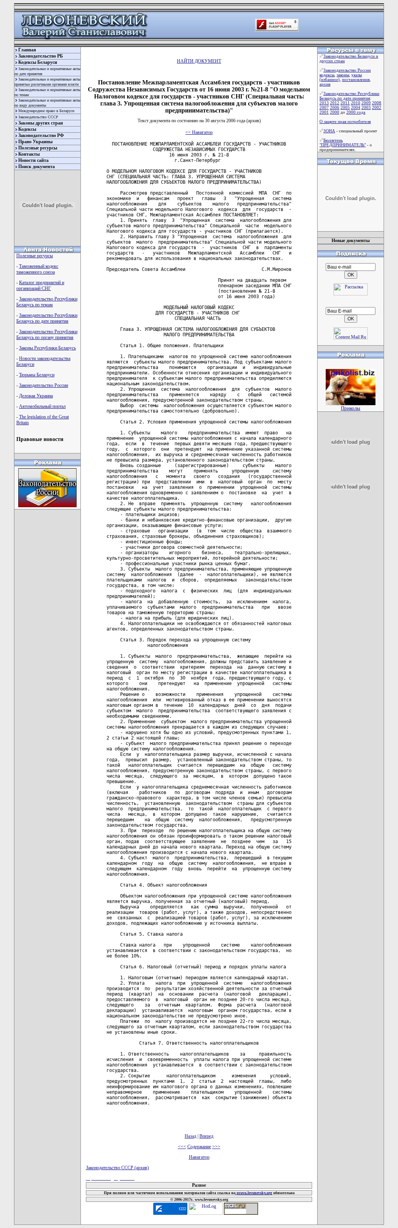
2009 (366, 102)
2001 (324, 112)
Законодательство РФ (41, 135)
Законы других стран (40, 123)
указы (356, 74)
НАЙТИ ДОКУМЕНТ (199, 61)
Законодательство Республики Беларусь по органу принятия (46, 334)
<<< (182, 1146)
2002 (376, 107)
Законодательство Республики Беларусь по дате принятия (46, 318)
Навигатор (199, 1157)
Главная (27, 50)
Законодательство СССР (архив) (117, 1167)
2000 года (355, 112)
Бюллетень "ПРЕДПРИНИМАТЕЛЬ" (342, 142)
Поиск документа (36, 166)
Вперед (206, 1136)
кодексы (326, 74)
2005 (345, 107)
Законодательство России (43, 385)
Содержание (199, 1146)
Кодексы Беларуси (37, 62)
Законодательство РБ (40, 56)
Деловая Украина (36, 396)
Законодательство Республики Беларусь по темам (46, 301)
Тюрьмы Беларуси (36, 375)
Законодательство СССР (38, 117)
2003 (366, 107)
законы (343, 74)
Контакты (29, 154)
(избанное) (329, 79)
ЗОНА (329, 130)
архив (324, 84)
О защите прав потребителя (345, 121)
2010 (355, 102)
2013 (324, 102)
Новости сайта (33, 160)
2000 (334, 112)
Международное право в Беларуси (46, 111)
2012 (334, 102)
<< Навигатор (199, 132)
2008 (376, 102)
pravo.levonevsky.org (254, 1193)
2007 (324, 107)
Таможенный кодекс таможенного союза (37, 269)
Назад (190, 1136)
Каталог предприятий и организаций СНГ (40, 285)
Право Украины (35, 141)
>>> (216, 1146)
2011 (345, 102)
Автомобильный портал (42, 406)
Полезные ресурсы (37, 148)
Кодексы (27, 129)
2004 (355, 107)
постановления (356, 79)
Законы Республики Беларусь (47, 348)
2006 (334, 107)
